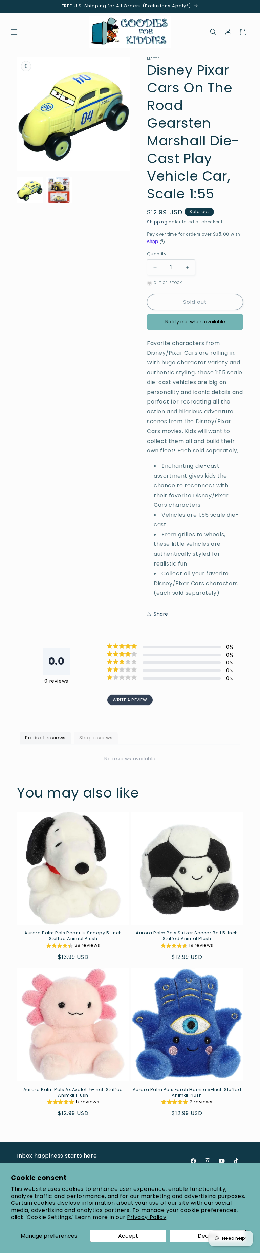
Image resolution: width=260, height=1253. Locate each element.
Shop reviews (95, 737)
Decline (208, 1236)
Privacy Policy (146, 1217)
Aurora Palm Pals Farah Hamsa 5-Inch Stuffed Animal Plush (187, 1092)
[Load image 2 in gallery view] (59, 190)
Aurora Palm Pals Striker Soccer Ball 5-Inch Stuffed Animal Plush (187, 936)
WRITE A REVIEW (130, 700)
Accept (128, 1236)
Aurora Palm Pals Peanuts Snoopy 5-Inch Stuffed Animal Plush (73, 936)
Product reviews (45, 737)
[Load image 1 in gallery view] (30, 190)
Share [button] (161, 614)
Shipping (157, 222)
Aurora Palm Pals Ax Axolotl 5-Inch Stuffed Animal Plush (73, 1092)
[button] (14, 31)
